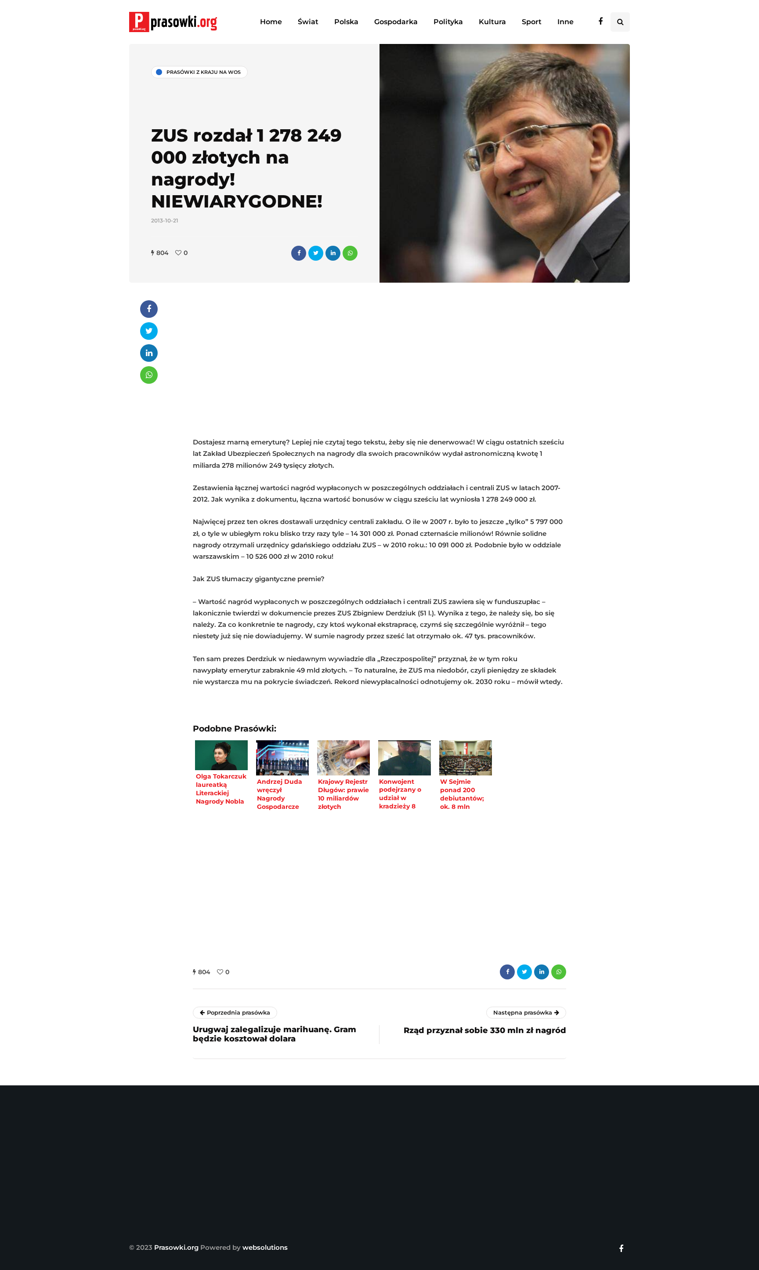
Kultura (492, 22)
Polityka (448, 22)
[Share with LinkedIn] (332, 253)
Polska (346, 22)
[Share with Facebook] (298, 253)
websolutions (265, 1247)
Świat (308, 22)
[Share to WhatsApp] (350, 253)
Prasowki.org (176, 1247)
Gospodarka (396, 22)
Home (271, 22)
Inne (565, 22)
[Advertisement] (379, 361)
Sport (532, 22)
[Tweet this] (315, 253)
